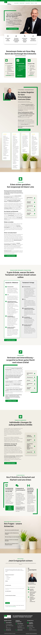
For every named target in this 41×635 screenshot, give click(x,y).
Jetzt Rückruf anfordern (12, 28)
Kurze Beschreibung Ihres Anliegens (10, 595)
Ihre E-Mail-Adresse (8, 591)
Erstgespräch (8, 577)
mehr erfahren (8, 75)
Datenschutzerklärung (12, 606)
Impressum (27, 633)
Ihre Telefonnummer (8, 585)
